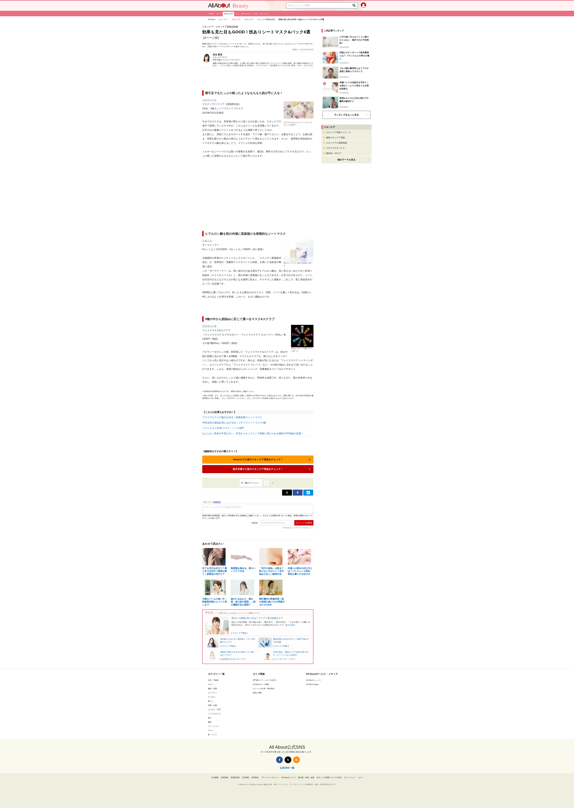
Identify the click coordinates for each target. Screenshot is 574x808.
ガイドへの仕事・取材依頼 (263, 689)
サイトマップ (349, 777)
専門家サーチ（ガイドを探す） (265, 680)
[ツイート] (287, 493)
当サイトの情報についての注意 (329, 777)
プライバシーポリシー (270, 777)
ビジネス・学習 (214, 709)
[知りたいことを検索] (354, 5)
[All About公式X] (288, 759)
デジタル (211, 697)
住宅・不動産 (213, 680)
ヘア (237, 14)
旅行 (210, 718)
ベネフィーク (209, 100)
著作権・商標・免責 (306, 777)
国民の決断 (257, 693)
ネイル (255, 14)
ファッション (213, 726)
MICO (211, 14)
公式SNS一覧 (287, 768)
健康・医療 (212, 689)
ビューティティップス (283, 659)
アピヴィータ (209, 326)
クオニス (207, 240)
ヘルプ (360, 777)
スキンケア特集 (239, 633)
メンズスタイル (214, 714)
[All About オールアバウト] (219, 6)
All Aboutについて (288, 777)
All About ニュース (313, 680)
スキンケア (228, 14)
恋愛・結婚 (212, 705)
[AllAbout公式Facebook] (279, 759)
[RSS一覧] (296, 759)
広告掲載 (245, 777)
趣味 (210, 722)
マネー (210, 684)
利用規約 (255, 777)
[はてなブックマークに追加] (308, 493)
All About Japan (312, 684)
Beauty (240, 5)
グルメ (210, 730)
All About (211, 19)
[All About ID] (363, 5)
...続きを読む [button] (308, 65)
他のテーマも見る (346, 159)
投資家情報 (234, 777)
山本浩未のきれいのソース (232, 659)
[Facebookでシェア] (298, 493)
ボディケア (245, 14)
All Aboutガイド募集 (261, 684)
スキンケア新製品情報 (266, 19)
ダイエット (264, 14)
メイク (219, 14)
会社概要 (215, 777)
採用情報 (224, 777)
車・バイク (212, 735)
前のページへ (252, 483)
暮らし (210, 701)
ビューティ (223, 19)
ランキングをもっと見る (346, 114)
